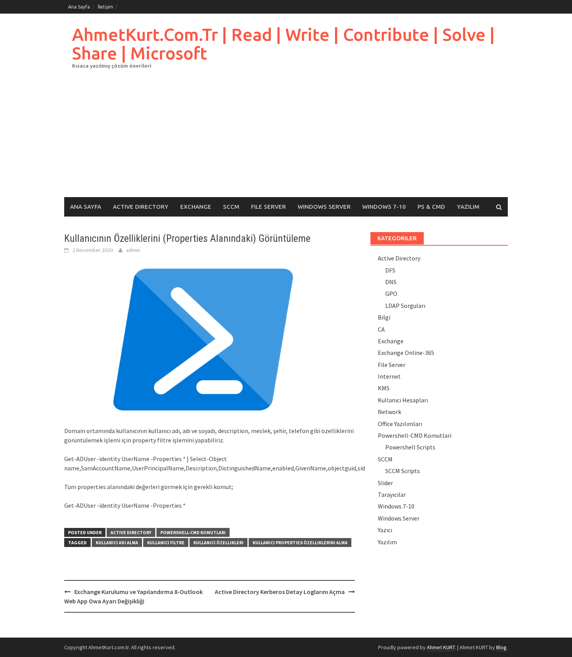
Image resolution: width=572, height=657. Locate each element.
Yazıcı (385, 530)
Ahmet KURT (441, 647)
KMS (384, 388)
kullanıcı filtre (165, 542)
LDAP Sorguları (405, 305)
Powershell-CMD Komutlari (193, 532)
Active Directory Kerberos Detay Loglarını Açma (280, 592)
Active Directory (140, 206)
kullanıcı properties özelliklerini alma (300, 542)
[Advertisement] (286, 138)
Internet (389, 376)
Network (389, 412)
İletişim (105, 6)
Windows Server (324, 206)
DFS (390, 270)
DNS (391, 282)
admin (133, 249)
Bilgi (384, 317)
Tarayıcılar (392, 494)
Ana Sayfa (79, 6)
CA (381, 329)
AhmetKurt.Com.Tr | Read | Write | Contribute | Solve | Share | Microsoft (283, 44)
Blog (501, 647)
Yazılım (468, 206)
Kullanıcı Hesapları (403, 400)
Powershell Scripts (410, 447)
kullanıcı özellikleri (218, 542)
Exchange (195, 206)
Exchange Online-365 (406, 352)
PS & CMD (431, 206)
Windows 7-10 (384, 206)
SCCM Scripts (402, 471)
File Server (268, 206)
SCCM (231, 206)
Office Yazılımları (400, 424)
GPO (391, 293)
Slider (385, 483)
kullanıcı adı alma (117, 542)
